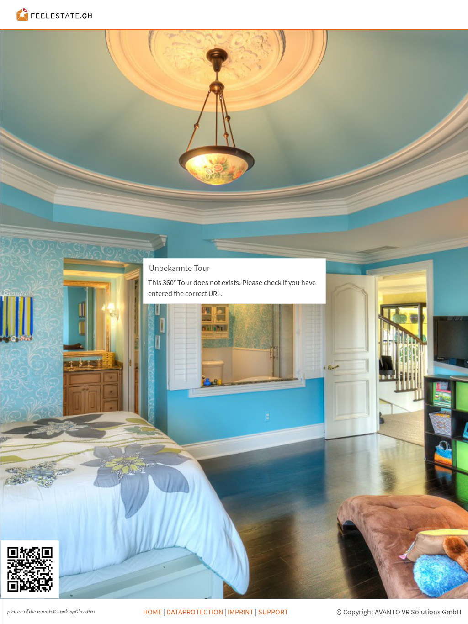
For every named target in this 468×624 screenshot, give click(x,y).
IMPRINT (241, 611)
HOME (152, 611)
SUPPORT (273, 611)
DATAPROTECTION (194, 611)
